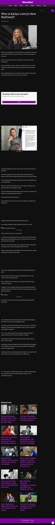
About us (32, 520)
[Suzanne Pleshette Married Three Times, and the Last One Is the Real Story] (9, 413)
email (5, 96)
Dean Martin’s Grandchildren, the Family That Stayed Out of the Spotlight (27, 440)
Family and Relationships (11, 9)
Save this (19, 102)
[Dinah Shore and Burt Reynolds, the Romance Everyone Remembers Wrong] (9, 434)
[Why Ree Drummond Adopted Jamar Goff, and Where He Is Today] (28, 501)
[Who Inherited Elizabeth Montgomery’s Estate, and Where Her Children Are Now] (28, 478)
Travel (44, 5)
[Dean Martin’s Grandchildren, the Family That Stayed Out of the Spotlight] (28, 434)
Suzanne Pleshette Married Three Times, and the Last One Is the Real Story (9, 419)
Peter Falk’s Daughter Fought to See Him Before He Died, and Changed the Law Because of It (28, 462)
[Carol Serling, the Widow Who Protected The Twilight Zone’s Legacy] (9, 501)
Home (2, 9)
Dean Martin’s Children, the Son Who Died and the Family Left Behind (9, 461)
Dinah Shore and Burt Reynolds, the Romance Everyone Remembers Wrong (9, 440)
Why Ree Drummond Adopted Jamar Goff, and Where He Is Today (28, 507)
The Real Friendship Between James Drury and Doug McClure (28, 418)
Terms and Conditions (25, 522)
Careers (32, 5)
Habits (10, 5)
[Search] (52, 10)
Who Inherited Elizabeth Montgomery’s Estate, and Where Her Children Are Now (28, 485)
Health (15, 5)
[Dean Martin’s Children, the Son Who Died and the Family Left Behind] (9, 455)
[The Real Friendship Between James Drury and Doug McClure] (28, 413)
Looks (26, 5)
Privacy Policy (31, 522)
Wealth (21, 5)
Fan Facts (39, 5)
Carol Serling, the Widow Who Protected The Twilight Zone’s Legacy (9, 507)
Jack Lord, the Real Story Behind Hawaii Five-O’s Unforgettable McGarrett (9, 484)
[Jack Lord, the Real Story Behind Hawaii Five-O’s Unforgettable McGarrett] (9, 478)
